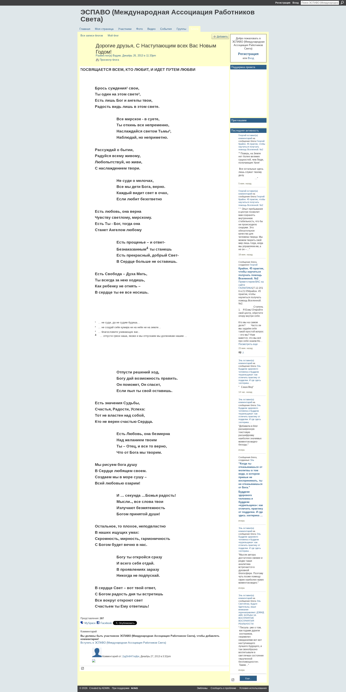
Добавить (222, 36)
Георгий (242, 135)
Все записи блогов (91, 35)
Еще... (248, 678)
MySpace (90, 623)
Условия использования (253, 688)
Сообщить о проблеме (223, 688)
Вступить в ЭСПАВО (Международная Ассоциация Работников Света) (123, 642)
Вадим (117, 55)
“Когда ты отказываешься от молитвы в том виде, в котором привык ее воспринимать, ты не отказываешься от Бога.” (250, 475)
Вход (296, 2)
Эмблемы (202, 688)
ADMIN (106, 688)
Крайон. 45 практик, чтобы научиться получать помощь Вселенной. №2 (251, 147)
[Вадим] (86, 54)
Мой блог (113, 35)
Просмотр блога (109, 59)
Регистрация (282, 2)
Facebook (106, 623)
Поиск (342, 2)
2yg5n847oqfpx (130, 656)
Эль (240, 360)
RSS (82, 668)
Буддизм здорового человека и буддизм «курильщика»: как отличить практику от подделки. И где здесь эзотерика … (250, 503)
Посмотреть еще (248, 344)
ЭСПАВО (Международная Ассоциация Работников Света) (167, 15)
